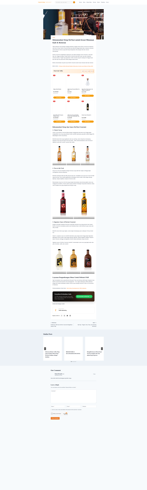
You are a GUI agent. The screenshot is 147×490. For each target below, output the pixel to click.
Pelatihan (103, 2)
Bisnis (80, 2)
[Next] (102, 348)
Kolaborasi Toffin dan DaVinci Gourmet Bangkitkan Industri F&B (61, 324)
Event (107, 2)
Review (94, 2)
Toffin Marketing (63, 310)
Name (52, 406)
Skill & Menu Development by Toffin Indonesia (76, 288)
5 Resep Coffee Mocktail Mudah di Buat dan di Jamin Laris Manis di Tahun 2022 (76, 66)
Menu (84, 2)
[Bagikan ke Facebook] (61, 315)
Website (84, 406)
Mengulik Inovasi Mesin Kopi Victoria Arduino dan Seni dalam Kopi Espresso (94, 353)
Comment (53, 391)
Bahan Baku (89, 2)
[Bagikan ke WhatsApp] (67, 315)
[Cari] (74, 2)
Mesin (98, 2)
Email (68, 406)
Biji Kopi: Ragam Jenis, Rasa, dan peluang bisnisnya (87, 324)
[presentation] (52, 343)
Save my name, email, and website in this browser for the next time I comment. (67, 409)
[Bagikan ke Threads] (70, 315)
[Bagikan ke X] (64, 315)
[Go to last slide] (45, 348)
